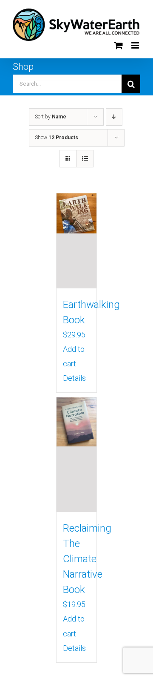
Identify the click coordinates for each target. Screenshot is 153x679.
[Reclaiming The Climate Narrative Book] (77, 454)
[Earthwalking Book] (77, 240)
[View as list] (84, 158)
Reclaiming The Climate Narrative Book (87, 559)
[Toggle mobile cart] (118, 45)
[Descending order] (114, 117)
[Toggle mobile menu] (135, 45)
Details (74, 378)
